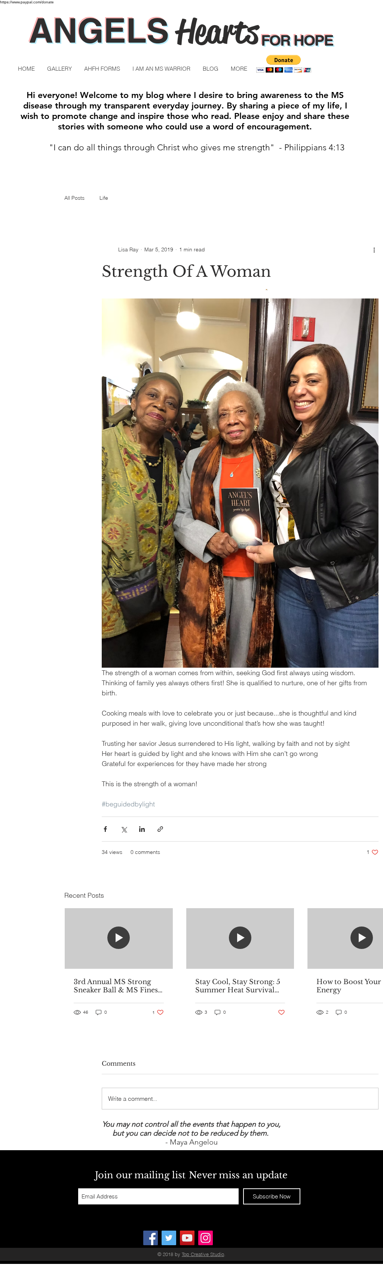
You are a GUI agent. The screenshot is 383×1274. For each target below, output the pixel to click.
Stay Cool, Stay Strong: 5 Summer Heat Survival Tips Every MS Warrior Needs (237, 986)
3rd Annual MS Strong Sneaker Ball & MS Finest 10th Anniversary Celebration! (117, 986)
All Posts (74, 198)
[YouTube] (187, 1238)
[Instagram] (205, 1238)
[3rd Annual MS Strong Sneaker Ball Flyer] (119, 938)
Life (103, 198)
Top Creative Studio (203, 1254)
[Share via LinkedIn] (141, 829)
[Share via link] (160, 829)
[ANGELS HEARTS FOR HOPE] (150, 1238)
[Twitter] (169, 1238)
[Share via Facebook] (105, 829)
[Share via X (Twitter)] (123, 829)
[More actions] (374, 249)
